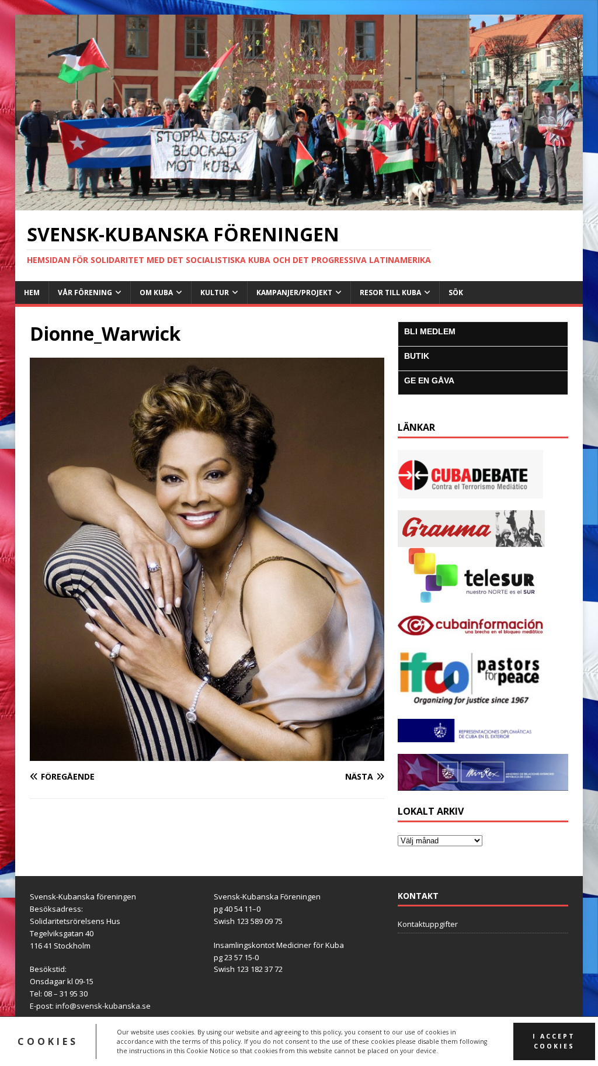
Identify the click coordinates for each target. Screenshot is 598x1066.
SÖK (455, 292)
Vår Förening (85, 292)
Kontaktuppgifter (428, 924)
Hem (32, 292)
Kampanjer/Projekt (294, 292)
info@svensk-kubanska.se (103, 1006)
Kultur (214, 292)
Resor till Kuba (390, 292)
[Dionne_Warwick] (207, 753)
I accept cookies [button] (554, 1041)
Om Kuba (156, 292)
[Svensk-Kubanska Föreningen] (299, 203)
